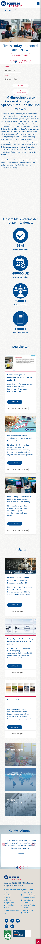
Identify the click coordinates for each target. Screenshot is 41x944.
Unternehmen (28, 910)
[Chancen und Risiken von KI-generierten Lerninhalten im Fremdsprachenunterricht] (20, 566)
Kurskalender (20, 93)
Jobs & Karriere (28, 890)
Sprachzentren (28, 892)
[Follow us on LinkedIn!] (6, 920)
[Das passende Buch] (20, 688)
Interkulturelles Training (28, 901)
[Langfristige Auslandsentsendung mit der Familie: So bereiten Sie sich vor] (20, 627)
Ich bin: (7, 67)
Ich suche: (8, 75)
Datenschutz (9, 905)
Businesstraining (29, 897)
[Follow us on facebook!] (6, 926)
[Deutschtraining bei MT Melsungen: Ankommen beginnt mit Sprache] (20, 363)
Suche (7, 897)
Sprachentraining (20, 55)
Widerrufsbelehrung (12, 911)
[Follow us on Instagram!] (12, 926)
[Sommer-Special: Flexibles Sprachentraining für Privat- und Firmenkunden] (20, 424)
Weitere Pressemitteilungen (16, 801)
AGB (7, 908)
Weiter (20, 85)
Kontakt (8, 895)
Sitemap (8, 900)
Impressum (9, 902)
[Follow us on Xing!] (12, 920)
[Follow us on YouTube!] (18, 920)
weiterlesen (15, 402)
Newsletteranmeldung (12, 891)
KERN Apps (26, 913)
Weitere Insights (15, 749)
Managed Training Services (29, 906)
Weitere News (14, 774)
